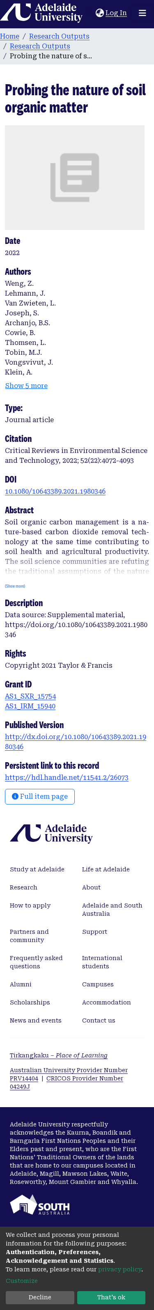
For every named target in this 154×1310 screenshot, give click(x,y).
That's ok (111, 1297)
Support (94, 931)
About (91, 887)
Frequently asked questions (36, 962)
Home (9, 36)
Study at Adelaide (37, 869)
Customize (22, 1281)
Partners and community (29, 935)
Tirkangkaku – (59, 1055)
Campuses (98, 984)
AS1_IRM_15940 (30, 706)
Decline (40, 1297)
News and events (36, 1020)
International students (102, 962)
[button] (99, 13)
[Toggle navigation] (142, 13)
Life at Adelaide (106, 869)
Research (23, 887)
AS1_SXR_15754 (30, 696)
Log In (117, 13)
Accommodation (106, 1002)
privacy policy (119, 1269)
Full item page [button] (43, 796)
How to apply (30, 905)
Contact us (98, 1020)
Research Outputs (59, 36)
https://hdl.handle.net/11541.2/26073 (67, 777)
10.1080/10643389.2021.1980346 (55, 491)
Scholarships (30, 1002)
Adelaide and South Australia (112, 909)
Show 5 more (26, 386)
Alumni (21, 984)
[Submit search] (89, 13)
